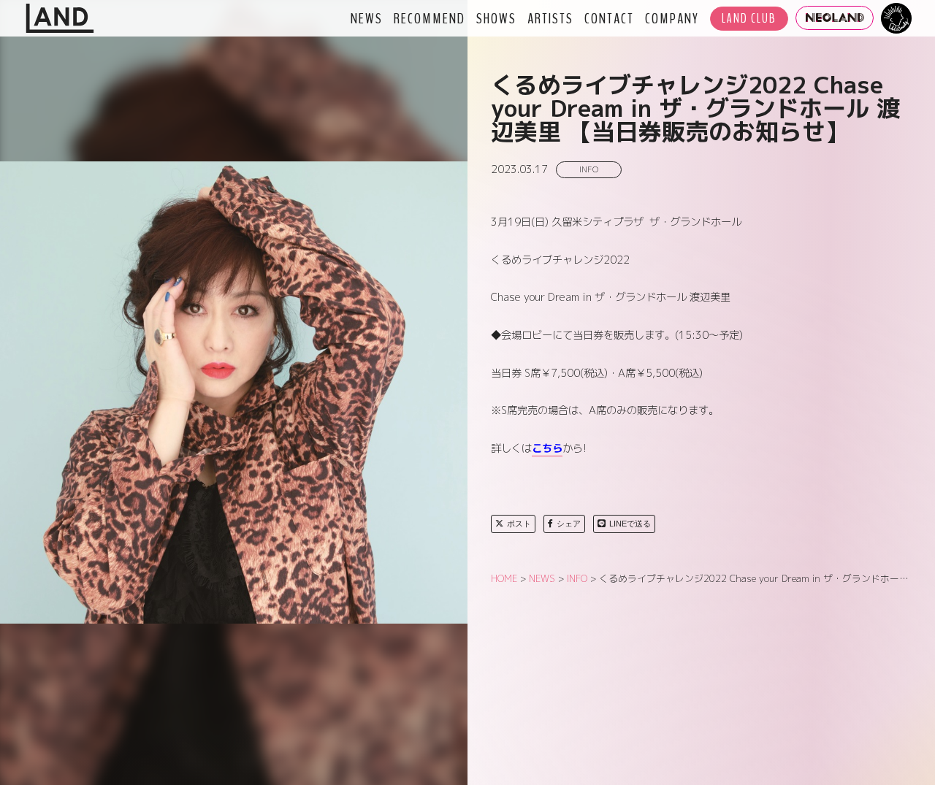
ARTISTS (550, 18)
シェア (569, 523)
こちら (547, 448)
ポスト (519, 523)
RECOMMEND (429, 18)
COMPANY (672, 18)
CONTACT (609, 18)
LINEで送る (630, 523)
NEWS (367, 18)
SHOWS (496, 18)
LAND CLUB (749, 18)
